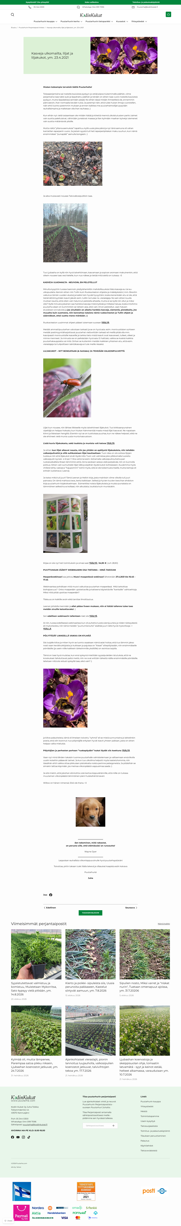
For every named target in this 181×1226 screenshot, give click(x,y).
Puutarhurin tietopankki (98, 21)
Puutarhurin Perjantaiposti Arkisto (31, 27)
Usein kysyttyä (148, 1121)
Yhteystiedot (137, 21)
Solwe (19, 1167)
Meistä (144, 1111)
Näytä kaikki (164, 924)
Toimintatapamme (150, 1116)
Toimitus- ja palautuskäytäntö (155, 1131)
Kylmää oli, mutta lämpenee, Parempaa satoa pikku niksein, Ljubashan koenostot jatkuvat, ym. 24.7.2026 (34, 1065)
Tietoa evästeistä (149, 1150)
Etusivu (14, 27)
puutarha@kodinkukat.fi (35, 1124)
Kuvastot (120, 21)
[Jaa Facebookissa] (50, 895)
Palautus (145, 1141)
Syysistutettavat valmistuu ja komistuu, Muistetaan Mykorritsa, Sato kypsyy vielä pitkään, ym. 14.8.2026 (34, 988)
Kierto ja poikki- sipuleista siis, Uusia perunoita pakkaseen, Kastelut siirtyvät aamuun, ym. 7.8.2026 (89, 986)
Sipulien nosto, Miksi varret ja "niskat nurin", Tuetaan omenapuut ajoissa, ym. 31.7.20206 (144, 986)
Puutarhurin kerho (70, 21)
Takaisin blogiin (90, 913)
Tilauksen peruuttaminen (153, 1136)
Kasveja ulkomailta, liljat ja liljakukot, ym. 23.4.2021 (65, 27)
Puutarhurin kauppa (44, 21)
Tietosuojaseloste (149, 1126)
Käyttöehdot (147, 1146)
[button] (168, 14)
